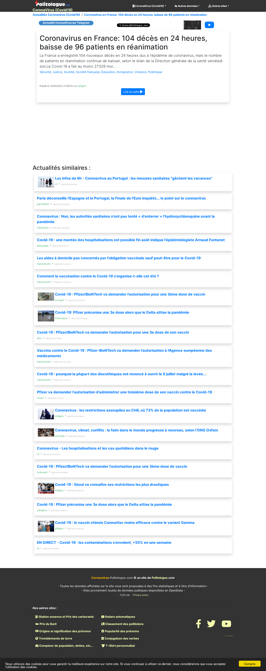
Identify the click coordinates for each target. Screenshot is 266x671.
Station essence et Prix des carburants (66, 616)
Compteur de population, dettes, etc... (66, 645)
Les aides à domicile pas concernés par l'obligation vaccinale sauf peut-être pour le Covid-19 (119, 258)
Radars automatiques (119, 616)
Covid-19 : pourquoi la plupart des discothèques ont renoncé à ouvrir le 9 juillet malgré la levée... (121, 374)
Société (69, 72)
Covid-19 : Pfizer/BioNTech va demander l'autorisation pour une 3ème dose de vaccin (130, 294)
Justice (57, 72)
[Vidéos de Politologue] (226, 626)
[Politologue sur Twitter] (211, 626)
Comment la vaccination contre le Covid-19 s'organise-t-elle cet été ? (98, 276)
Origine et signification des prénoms (65, 631)
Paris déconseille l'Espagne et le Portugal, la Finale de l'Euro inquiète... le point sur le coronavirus (121, 198)
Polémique (155, 72)
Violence (140, 72)
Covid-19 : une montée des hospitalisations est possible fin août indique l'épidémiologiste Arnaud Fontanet (131, 240)
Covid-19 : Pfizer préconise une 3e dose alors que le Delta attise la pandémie (104, 504)
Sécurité (45, 72)
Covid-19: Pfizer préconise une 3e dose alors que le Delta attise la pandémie (122, 312)
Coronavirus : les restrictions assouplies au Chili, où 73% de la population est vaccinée (130, 410)
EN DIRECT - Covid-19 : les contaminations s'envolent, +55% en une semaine (104, 542)
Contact (229, 635)
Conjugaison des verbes (121, 638)
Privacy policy (140, 595)
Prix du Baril (47, 624)
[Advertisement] (133, 133)
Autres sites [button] (219, 5)
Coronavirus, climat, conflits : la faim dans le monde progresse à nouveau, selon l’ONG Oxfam (136, 430)
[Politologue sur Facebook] (198, 626)
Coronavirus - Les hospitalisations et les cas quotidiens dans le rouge (98, 448)
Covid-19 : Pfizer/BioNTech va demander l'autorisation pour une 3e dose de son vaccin (113, 332)
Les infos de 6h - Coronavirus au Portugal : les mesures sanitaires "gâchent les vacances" (133, 178)
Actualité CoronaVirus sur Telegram (66, 22)
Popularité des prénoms (121, 631)
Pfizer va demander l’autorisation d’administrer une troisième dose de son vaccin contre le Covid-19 (124, 392)
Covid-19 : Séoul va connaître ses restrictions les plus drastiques (112, 484)
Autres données (187, 5)
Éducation (108, 72)
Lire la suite (131, 92)
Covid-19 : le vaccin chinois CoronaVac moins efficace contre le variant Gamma (125, 522)
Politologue (160, 577)
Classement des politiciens (124, 624)
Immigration (125, 72)
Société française (88, 72)
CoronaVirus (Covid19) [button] (149, 5)
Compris (250, 663)
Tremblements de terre (55, 638)
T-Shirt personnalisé (120, 645)
